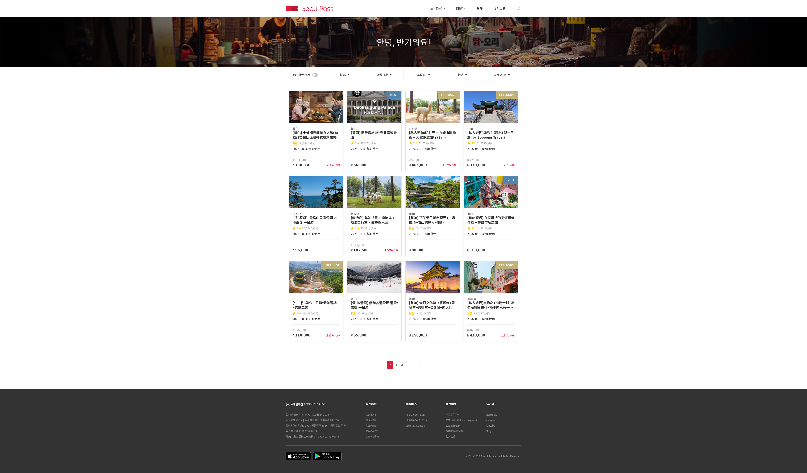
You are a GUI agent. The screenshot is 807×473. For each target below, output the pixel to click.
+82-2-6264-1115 (416, 414)
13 (422, 364)
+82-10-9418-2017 (416, 420)
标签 (461, 75)
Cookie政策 (372, 436)
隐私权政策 (372, 431)
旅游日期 (382, 75)
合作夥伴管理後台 (456, 431)
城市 (343, 75)
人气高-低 (499, 75)
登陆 (480, 8)
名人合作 (451, 436)
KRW (459, 8)
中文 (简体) (435, 8)
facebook (491, 414)
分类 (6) (421, 75)
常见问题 (371, 420)
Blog (488, 431)
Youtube (490, 425)
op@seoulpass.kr (416, 425)
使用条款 (371, 425)
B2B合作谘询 (453, 425)
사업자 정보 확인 (337, 425)
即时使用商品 (302, 75)
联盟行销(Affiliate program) (461, 420)
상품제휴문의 (452, 414)
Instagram (491, 420)
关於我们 (371, 414)
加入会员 (499, 8)
